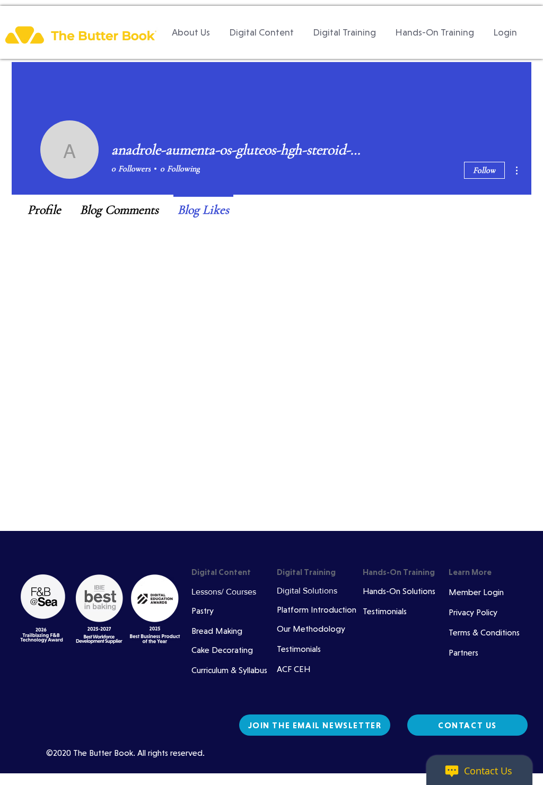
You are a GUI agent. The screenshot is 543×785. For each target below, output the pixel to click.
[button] (261, 32)
